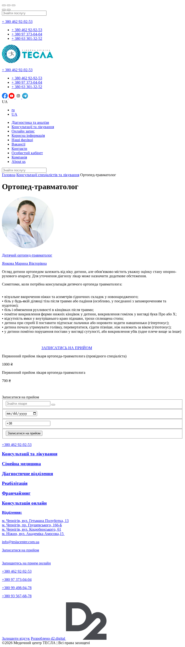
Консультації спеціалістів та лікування (47, 175)
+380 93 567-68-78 (17, 596)
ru (13, 110)
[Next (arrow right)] (9, 9)
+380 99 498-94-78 (17, 588)
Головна (8, 175)
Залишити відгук (16, 638)
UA (14, 114)
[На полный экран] (9, 5)
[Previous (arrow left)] (4, 9)
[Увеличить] (13, 5)
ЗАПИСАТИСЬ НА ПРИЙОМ (66, 348)
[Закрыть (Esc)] (4, 5)
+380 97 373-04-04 (17, 579)
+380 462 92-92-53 (17, 571)
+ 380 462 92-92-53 (17, 22)
